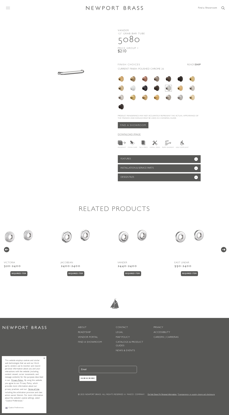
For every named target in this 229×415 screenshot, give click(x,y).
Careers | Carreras (166, 337)
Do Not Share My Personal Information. (162, 395)
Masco (130, 395)
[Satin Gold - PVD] (156, 97)
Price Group (128, 48)
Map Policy (123, 337)
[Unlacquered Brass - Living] (192, 97)
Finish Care (132, 147)
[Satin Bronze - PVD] (145, 97)
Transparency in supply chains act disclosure (196, 395)
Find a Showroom (207, 8)
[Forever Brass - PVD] (192, 79)
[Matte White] (133, 88)
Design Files (159, 177)
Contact (122, 327)
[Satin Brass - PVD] (133, 97)
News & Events (125, 351)
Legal (119, 332)
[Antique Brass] (133, 79)
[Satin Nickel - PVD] (168, 97)
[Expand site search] (222, 8)
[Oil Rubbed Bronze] (156, 88)
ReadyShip (122, 147)
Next (223, 249)
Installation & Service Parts (159, 168)
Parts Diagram (168, 147)
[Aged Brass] (121, 79)
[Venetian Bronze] (121, 106)
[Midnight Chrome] (145, 88)
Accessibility (162, 332)
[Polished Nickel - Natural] (192, 88)
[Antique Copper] (145, 79)
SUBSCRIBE (88, 378)
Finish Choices (129, 65)
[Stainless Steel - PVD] (180, 97)
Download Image (129, 134)
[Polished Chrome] (168, 88)
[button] (14, 408)
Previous (6, 249)
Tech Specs (143, 147)
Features (159, 159)
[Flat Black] (180, 79)
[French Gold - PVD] (121, 88)
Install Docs (155, 147)
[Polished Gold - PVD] (180, 88)
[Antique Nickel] (156, 79)
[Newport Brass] (114, 8)
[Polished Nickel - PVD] (121, 97)
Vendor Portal (88, 337)
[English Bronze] (168, 79)
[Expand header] (8, 8)
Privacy (158, 327)
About (82, 327)
